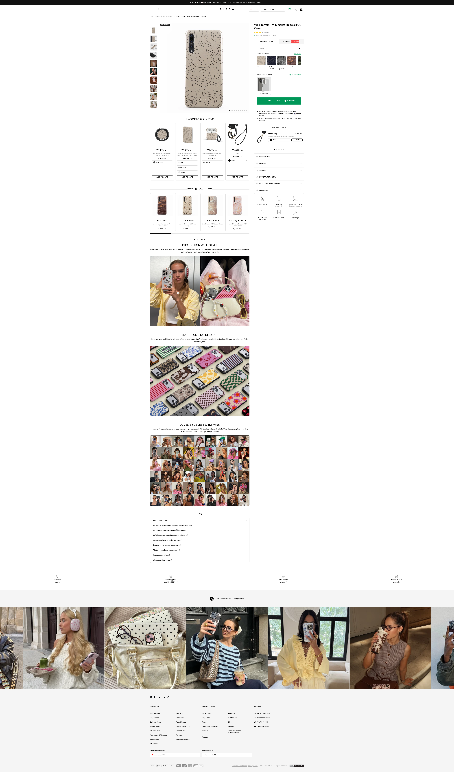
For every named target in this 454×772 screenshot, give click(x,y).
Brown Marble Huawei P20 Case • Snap (162, 225)
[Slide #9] (246, 110)
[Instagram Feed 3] (390, 648)
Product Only (266, 41)
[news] (289, 9)
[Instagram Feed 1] (227, 648)
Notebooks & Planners (158, 735)
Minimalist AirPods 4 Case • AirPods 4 (212, 154)
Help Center (206, 718)
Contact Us (232, 718)
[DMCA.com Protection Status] (297, 766)
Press (204, 722)
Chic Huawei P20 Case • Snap (212, 224)
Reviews (231, 726)
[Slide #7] (242, 110)
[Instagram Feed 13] (64, 648)
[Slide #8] (244, 110)
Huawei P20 (171, 16)
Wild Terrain (162, 150)
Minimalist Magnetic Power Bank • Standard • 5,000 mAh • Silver (187, 155)
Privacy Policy (253, 766)
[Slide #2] (232, 110)
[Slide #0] (229, 110)
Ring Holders (154, 718)
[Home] (227, 9)
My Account (206, 713)
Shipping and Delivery (210, 726)
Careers (205, 731)
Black (237, 153)
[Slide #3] (234, 110)
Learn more (296, 74)
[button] (261, 32)
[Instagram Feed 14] (145, 648)
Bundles (179, 735)
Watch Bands (155, 731)
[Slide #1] (276, 149)
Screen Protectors (183, 739)
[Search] (158, 9)
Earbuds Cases (155, 722)
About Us (231, 713)
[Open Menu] (152, 9)
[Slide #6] (240, 110)
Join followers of (230, 598)
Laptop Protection (183, 726)
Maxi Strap (237, 150)
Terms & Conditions (239, 766)
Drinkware (180, 718)
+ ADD (297, 140)
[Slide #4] (236, 110)
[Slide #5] (238, 110)
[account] (295, 9)
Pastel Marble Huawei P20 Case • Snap (237, 225)
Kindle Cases (155, 726)
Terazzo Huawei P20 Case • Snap (187, 225)
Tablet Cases (181, 722)
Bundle (291, 41)
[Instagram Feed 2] (309, 648)
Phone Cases (154, 16)
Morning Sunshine (237, 220)
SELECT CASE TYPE (264, 74)
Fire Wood (162, 220)
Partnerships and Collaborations (234, 732)
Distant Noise (187, 220)
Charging (179, 713)
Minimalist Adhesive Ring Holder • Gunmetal (162, 154)
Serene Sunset (212, 220)
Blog (229, 722)
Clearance (154, 744)
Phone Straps (181, 731)
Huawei (163, 16)
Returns (205, 737)
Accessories (154, 739)
